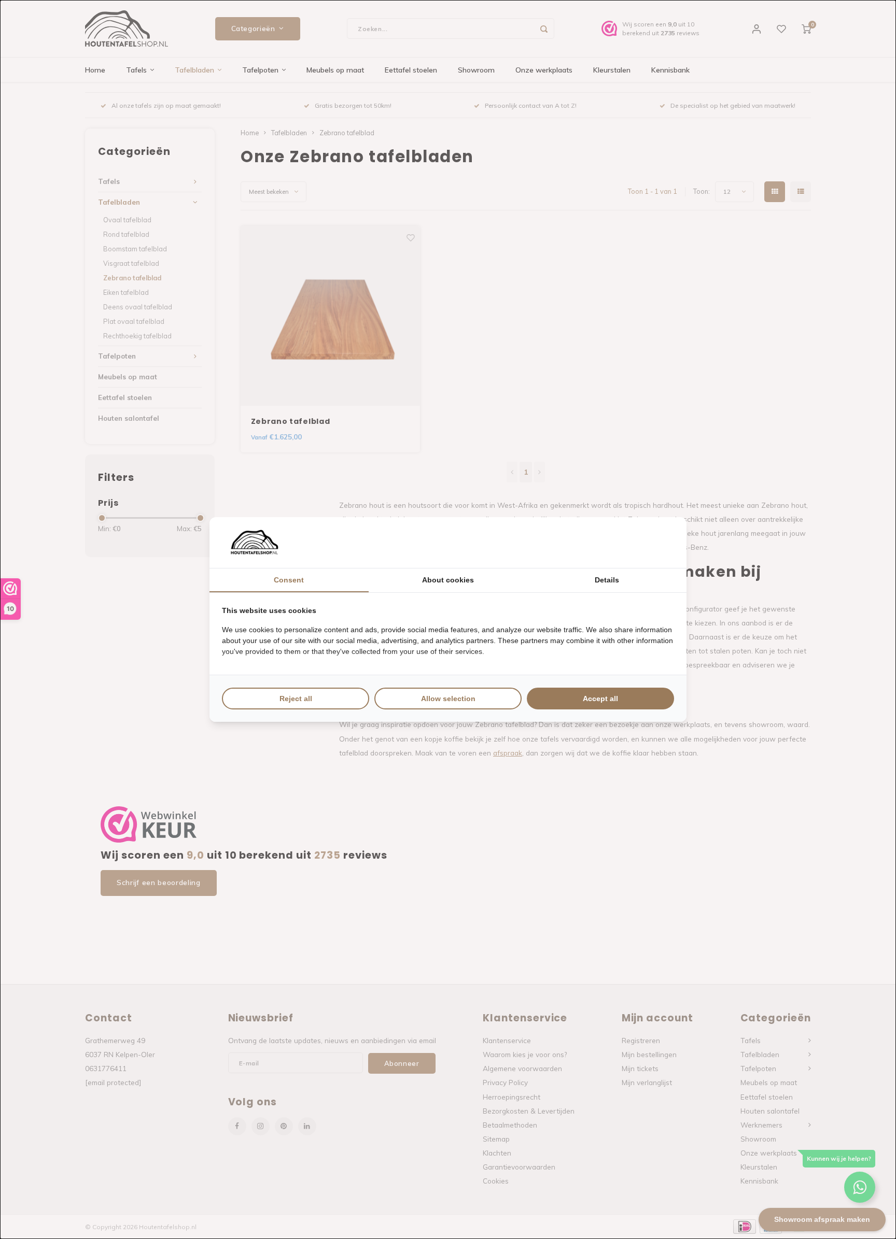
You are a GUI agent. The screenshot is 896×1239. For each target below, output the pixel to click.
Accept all (600, 698)
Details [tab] (607, 580)
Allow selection (448, 698)
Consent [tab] (289, 580)
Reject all (295, 698)
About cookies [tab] (448, 580)
